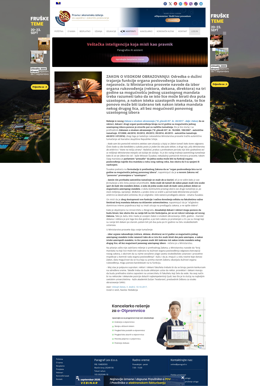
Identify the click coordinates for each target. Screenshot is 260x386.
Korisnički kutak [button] (165, 31)
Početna (58, 31)
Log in (194, 31)
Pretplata (60, 369)
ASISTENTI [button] (131, 31)
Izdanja (98, 31)
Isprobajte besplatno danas (130, 59)
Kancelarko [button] (146, 31)
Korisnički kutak (62, 376)
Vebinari (59, 372)
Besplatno (85, 31)
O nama (71, 31)
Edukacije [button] (111, 31)
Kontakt (59, 379)
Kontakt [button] (182, 31)
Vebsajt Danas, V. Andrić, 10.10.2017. (129, 286)
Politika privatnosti (178, 374)
